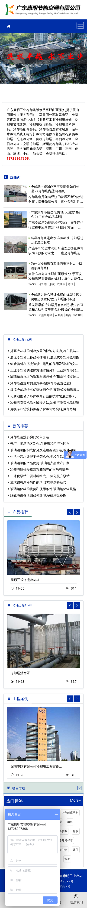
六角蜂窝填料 (70, 812)
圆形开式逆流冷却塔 (25, 580)
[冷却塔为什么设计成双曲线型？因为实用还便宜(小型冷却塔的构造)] (15, 301)
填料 (70, 822)
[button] (77, 512)
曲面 (68, 315)
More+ (75, 801)
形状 (52, 284)
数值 (75, 849)
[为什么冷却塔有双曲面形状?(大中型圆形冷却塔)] (15, 270)
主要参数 (61, 831)
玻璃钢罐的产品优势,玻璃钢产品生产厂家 (40, 463)
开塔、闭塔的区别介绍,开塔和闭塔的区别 (40, 443)
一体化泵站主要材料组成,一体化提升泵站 (40, 476)
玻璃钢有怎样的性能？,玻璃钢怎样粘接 (38, 482)
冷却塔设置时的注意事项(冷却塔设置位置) (40, 383)
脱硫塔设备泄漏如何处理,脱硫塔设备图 (38, 495)
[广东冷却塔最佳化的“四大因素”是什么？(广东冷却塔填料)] (15, 219)
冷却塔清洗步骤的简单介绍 (29, 437)
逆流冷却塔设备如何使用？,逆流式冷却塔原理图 (44, 357)
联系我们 (76, 902)
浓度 (67, 859)
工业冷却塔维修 (44, 11)
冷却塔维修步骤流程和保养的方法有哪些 (39, 469)
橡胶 (75, 831)
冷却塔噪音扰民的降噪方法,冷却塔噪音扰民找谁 (44, 403)
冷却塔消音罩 (20, 673)
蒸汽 (70, 284)
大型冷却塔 (45, 315)
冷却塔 (43, 284)
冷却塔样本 (66, 840)
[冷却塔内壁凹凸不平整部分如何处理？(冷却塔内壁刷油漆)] (15, 193)
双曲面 (61, 284)
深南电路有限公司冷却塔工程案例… (36, 766)
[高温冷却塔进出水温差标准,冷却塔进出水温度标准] (15, 244)
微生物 (63, 849)
